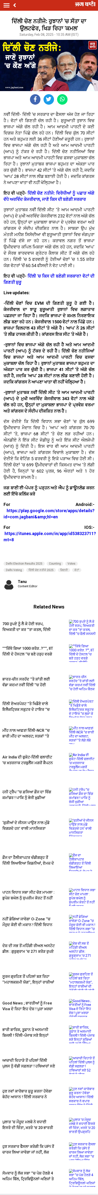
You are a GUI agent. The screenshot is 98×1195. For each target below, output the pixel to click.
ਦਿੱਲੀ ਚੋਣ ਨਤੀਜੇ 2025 (41, 570)
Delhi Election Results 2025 (24, 563)
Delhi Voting (14, 570)
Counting (55, 563)
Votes (71, 563)
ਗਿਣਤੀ (64, 570)
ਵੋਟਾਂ (76, 570)
